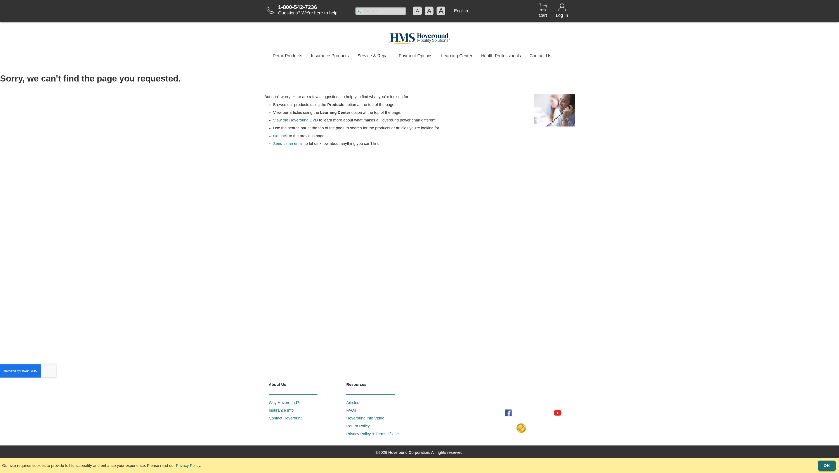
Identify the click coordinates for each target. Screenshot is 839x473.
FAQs (351, 410)
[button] (461, 11)
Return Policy (358, 426)
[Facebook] (509, 412)
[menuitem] (287, 56)
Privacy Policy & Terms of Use (372, 434)
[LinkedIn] (521, 412)
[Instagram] (533, 412)
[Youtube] (557, 412)
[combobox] (380, 11)
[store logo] (419, 37)
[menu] (419, 56)
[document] (419, 464)
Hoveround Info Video (365, 418)
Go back (280, 136)
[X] (545, 412)
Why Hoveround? (284, 402)
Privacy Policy (188, 465)
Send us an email (288, 143)
